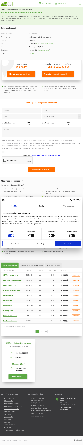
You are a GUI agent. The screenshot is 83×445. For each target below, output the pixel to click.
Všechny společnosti (10, 265)
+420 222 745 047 (47, 3)
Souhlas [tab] (14, 206)
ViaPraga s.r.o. (8, 311)
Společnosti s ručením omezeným (32, 265)
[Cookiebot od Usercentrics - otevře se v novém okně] (72, 200)
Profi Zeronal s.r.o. (9, 285)
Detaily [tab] (41, 206)
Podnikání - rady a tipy (9, 411)
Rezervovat (76, 275)
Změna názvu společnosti (37, 416)
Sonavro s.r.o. (8, 305)
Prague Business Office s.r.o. (68, 399)
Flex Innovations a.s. (10, 321)
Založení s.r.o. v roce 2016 (37, 405)
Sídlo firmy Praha (8, 401)
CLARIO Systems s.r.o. (10, 275)
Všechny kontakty (16, 376)
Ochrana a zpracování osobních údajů (14, 430)
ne (29, 124)
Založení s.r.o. (7, 419)
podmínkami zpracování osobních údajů (46, 155)
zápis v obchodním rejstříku (45, 43)
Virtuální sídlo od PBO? (8, 123)
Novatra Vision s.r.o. (10, 295)
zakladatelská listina (43, 50)
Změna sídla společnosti (36, 413)
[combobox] (61, 116)
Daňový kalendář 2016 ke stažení (39, 408)
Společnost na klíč (8, 417)
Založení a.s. (7, 422)
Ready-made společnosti (25, 9)
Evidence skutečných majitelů (11, 409)
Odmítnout (15, 244)
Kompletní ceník (8, 427)
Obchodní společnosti (12, 9)
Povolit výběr (41, 244)
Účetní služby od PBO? (48, 123)
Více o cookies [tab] (68, 206)
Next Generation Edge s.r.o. (12, 280)
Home (3, 9)
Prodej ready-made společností (12, 403)
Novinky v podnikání (9, 414)
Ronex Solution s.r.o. (10, 316)
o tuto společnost (19, 74)
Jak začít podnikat (35, 403)
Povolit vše (68, 244)
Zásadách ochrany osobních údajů (40, 148)
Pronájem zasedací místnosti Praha (13, 406)
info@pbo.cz (62, 3)
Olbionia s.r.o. (8, 300)
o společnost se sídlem (56, 74)
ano (28, 123)
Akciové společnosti (53, 265)
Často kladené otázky (9, 425)
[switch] (31, 235)
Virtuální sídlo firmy (9, 398)
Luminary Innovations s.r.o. (12, 290)
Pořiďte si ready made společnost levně (40, 410)
